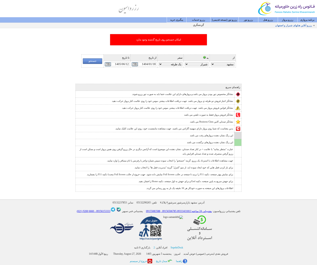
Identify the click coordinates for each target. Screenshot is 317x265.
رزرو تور (248, 19)
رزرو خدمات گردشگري (198, 20)
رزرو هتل (268, 19)
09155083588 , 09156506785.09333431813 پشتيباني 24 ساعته (179, 211)
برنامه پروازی (307, 19)
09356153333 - (102, 211)
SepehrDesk (177, 247)
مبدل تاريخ (161, 261)
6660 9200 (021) (85, 211)
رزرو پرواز (287, 19)
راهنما (179, 261)
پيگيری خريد (176, 19)
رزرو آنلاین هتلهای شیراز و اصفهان (293, 25)
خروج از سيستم (138, 261)
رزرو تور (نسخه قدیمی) (224, 19)
